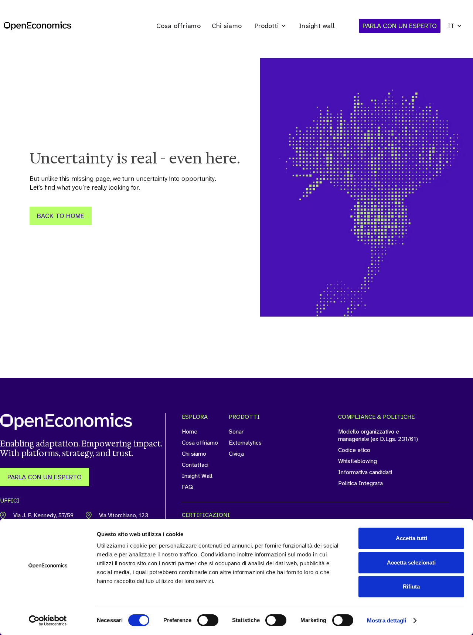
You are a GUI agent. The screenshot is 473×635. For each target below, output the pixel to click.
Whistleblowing (357, 461)
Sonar (236, 431)
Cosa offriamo (178, 25)
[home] (37, 25)
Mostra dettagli (386, 620)
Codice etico (354, 450)
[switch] (207, 620)
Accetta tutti (411, 538)
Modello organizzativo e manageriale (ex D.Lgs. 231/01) (378, 435)
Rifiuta (411, 586)
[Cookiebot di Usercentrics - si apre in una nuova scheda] (48, 620)
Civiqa (236, 454)
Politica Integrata (360, 483)
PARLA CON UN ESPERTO (44, 477)
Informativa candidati (365, 472)
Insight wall (317, 25)
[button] (270, 26)
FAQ (187, 487)
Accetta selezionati (411, 562)
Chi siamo (227, 25)
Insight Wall (197, 476)
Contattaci (195, 465)
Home (189, 431)
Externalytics (245, 442)
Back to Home (60, 215)
